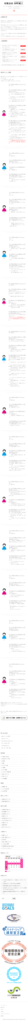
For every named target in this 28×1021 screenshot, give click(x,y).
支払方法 (4, 839)
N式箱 (3, 761)
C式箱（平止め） (5, 756)
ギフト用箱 (4, 769)
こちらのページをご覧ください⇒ (19, 64)
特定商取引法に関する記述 (7, 846)
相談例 (2, 1015)
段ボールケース (5, 774)
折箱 (3, 763)
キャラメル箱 (5, 765)
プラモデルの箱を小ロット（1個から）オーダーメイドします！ (14, 880)
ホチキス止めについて (7, 820)
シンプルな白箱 (5, 788)
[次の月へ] (21, 856)
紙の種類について (6, 811)
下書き (2, 1011)
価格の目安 (4, 824)
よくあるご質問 (5, 843)
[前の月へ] (16, 856)
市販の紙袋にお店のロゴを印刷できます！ (12, 885)
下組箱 (3, 767)
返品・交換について (6, 841)
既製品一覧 (4, 786)
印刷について (5, 822)
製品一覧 (2, 1007)
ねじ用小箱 (4, 791)
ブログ (2, 1009)
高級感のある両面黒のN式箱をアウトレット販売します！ (14, 892)
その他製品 (4, 778)
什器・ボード (5, 776)
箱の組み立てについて (7, 818)
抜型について (5, 816)
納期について (5, 835)
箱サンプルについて (6, 827)
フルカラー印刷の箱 (6, 771)
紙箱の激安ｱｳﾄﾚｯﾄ (6, 801)
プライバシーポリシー (7, 848)
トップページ (3, 1005)
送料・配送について (6, 837)
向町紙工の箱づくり (6, 809)
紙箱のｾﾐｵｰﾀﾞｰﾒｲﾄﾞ (6, 799)
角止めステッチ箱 (6, 758)
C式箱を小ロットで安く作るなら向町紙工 (12, 883)
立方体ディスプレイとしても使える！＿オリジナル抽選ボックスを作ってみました (14, 888)
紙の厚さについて (6, 813)
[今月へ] (19, 856)
